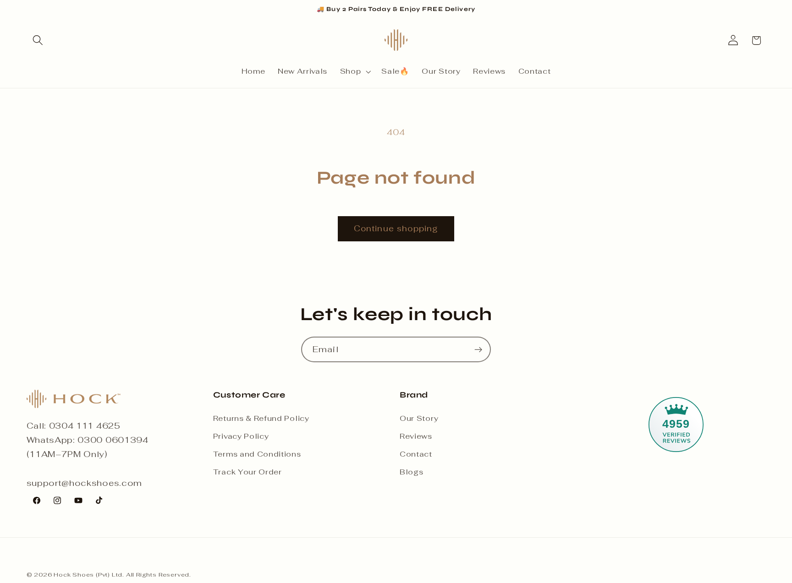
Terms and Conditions (257, 454)
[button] (38, 40)
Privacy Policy (241, 436)
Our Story (419, 418)
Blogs (411, 472)
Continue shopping (396, 228)
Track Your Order (247, 472)
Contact (416, 454)
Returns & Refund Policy (261, 418)
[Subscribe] (478, 349)
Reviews (416, 436)
